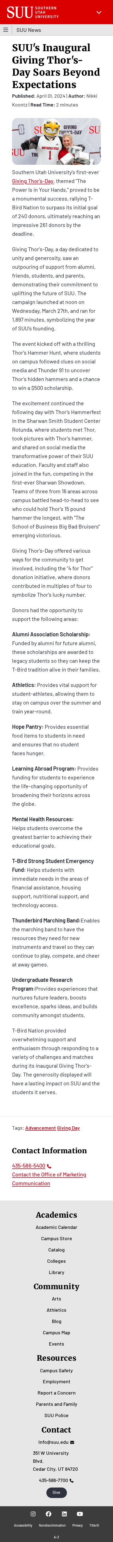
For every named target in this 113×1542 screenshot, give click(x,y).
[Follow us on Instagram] (33, 1514)
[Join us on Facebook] (48, 1514)
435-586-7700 (53, 1480)
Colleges (56, 1261)
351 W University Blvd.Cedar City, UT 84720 (55, 1461)
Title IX (94, 1525)
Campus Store (56, 1238)
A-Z (56, 1537)
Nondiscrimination (52, 1525)
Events (56, 1344)
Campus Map (56, 1332)
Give (56, 1492)
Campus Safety (56, 1370)
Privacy (77, 1525)
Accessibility (23, 1525)
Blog (56, 1321)
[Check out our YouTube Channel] (80, 1514)
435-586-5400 (28, 1165)
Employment (56, 1381)
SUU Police (56, 1415)
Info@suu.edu (53, 1442)
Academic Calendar (56, 1227)
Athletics (56, 1310)
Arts (56, 1299)
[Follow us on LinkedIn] (64, 1514)
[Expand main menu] (99, 12)
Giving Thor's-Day (32, 180)
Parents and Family (56, 1404)
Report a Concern (57, 1393)
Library (56, 1272)
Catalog (56, 1250)
